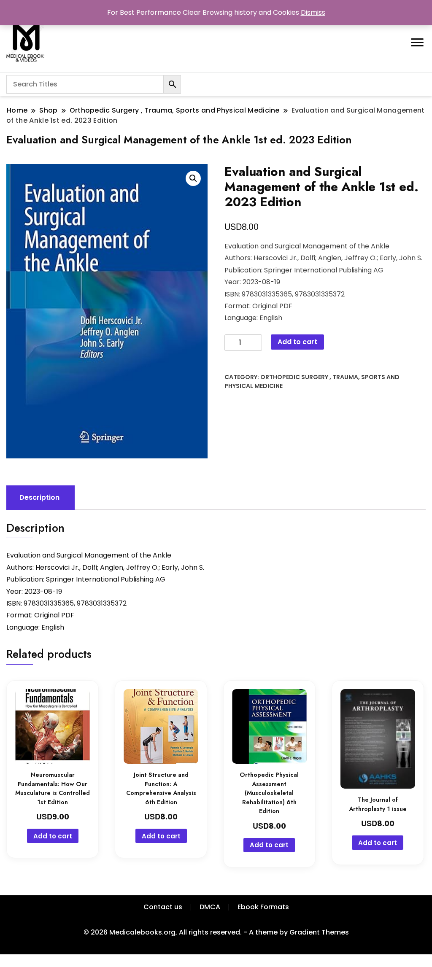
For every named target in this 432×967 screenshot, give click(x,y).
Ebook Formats (263, 907)
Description (39, 497)
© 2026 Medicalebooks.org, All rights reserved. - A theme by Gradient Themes (216, 932)
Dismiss (313, 12)
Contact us (162, 907)
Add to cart (297, 342)
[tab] (39, 497)
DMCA (210, 907)
